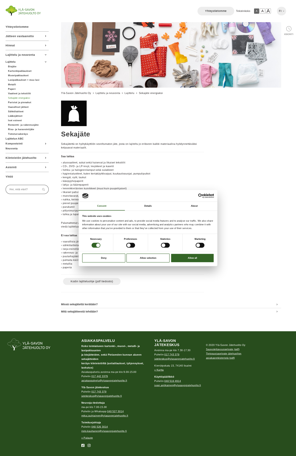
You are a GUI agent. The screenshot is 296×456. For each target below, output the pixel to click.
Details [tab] (148, 206)
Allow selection (148, 258)
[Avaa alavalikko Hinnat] (46, 45)
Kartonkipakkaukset (20, 71)
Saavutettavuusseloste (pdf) (223, 349)
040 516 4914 (172, 381)
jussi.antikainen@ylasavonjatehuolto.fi (177, 385)
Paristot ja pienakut (19, 102)
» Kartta (159, 370)
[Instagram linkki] (88, 446)
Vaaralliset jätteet (18, 107)
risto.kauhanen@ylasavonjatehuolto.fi (104, 431)
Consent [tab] (101, 206)
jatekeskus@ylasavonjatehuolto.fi (101, 396)
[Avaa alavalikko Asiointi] (46, 167)
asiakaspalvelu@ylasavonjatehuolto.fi (104, 380)
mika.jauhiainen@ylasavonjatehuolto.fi (104, 415)
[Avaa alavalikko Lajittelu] (46, 61)
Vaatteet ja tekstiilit (19, 93)
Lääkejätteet (15, 116)
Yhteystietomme (17, 26)
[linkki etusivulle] (29, 345)
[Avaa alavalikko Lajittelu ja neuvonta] (46, 54)
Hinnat (10, 45)
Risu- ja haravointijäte (21, 129)
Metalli (12, 84)
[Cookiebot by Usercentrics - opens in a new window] (200, 195)
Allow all (192, 258)
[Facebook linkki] (81, 446)
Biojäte (12, 66)
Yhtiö (9, 176)
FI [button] (280, 10)
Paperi (12, 89)
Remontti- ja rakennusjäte (23, 125)
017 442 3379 (99, 376)
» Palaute (87, 438)
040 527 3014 (115, 411)
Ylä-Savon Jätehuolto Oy (76, 93)
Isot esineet (15, 120)
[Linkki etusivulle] (23, 11)
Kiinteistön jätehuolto (21, 157)
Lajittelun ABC (15, 138)
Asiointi (11, 167)
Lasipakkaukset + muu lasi (23, 80)
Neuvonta (12, 148)
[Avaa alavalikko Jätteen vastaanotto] (46, 36)
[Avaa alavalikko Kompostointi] (46, 143)
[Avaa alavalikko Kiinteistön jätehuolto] (46, 157)
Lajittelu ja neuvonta (20, 54)
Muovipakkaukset (18, 75)
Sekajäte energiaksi (19, 98)
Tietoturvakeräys (18, 134)
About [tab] (194, 206)
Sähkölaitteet (16, 111)
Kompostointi (14, 143)
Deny (104, 258)
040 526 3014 (99, 427)
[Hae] (42, 189)
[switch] (130, 245)
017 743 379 (99, 391)
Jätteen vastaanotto (20, 36)
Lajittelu (11, 62)
